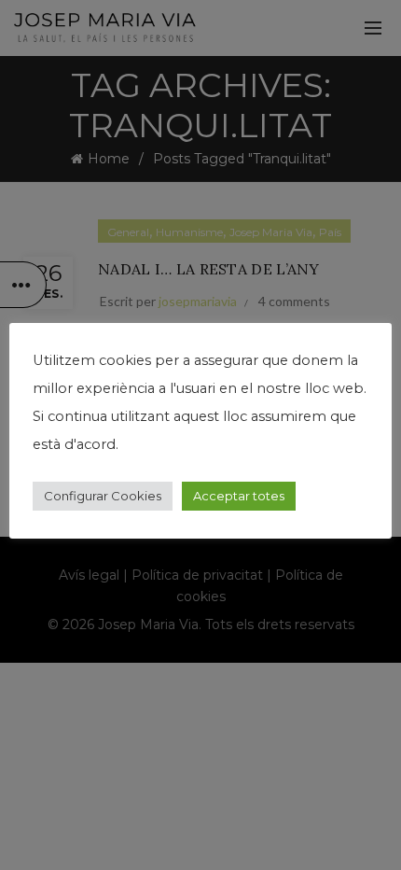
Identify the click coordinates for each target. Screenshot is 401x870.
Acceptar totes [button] (238, 495)
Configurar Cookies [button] (102, 495)
